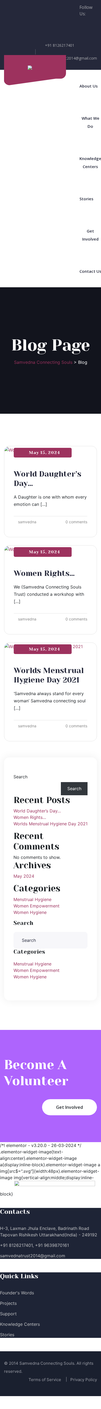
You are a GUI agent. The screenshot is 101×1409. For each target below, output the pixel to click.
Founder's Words (17, 1292)
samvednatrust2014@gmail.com (69, 58)
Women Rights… (44, 573)
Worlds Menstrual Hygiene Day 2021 (50, 823)
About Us (88, 86)
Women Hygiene (30, 912)
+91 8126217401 (59, 45)
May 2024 (23, 876)
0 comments (76, 522)
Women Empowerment (36, 906)
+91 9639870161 (52, 1245)
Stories (86, 198)
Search (20, 776)
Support (8, 1313)
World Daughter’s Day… (37, 811)
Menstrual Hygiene (32, 899)
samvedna (27, 522)
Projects (8, 1303)
